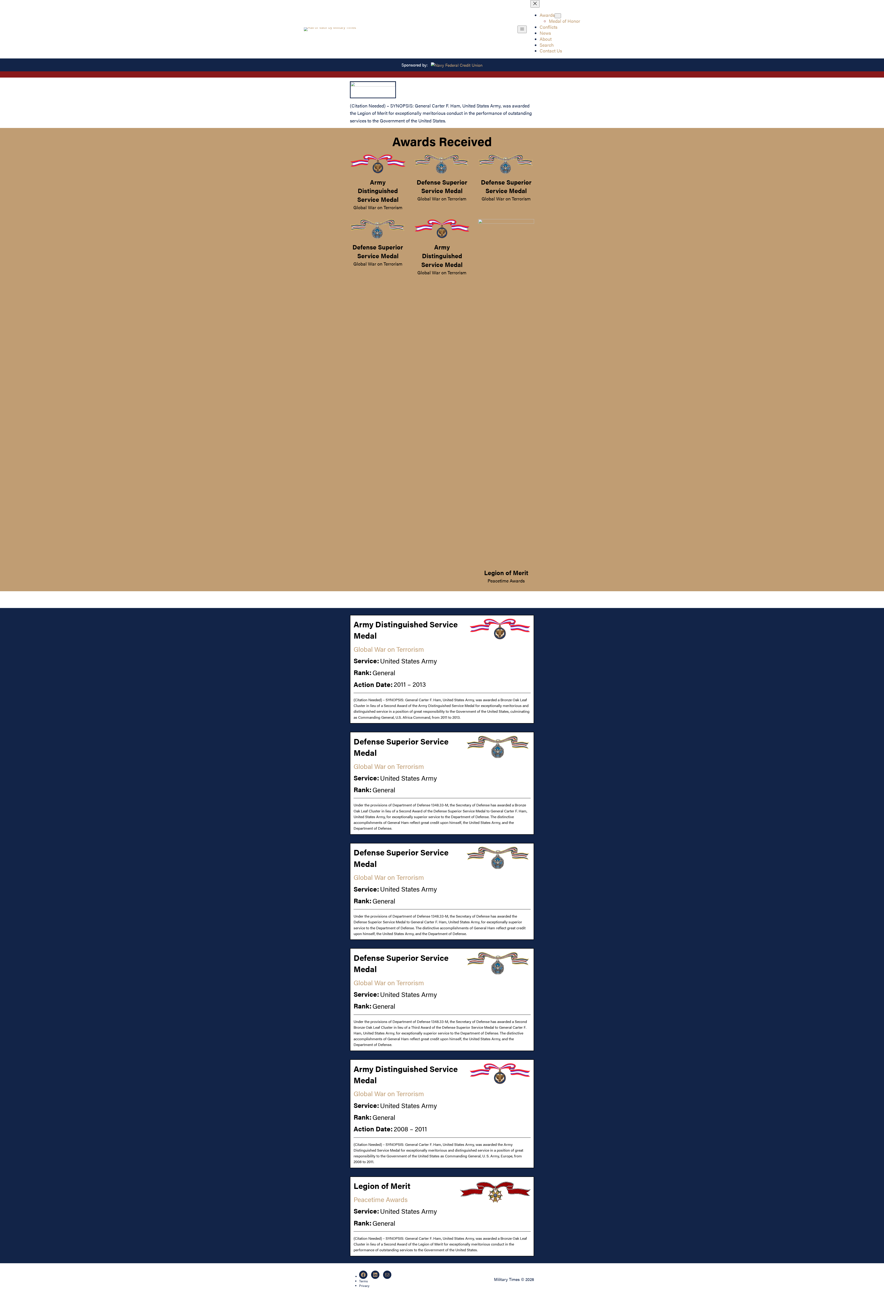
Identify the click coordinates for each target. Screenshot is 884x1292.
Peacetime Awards (506, 580)
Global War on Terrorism (377, 207)
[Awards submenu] (558, 15)
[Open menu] (522, 29)
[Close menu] (535, 4)
